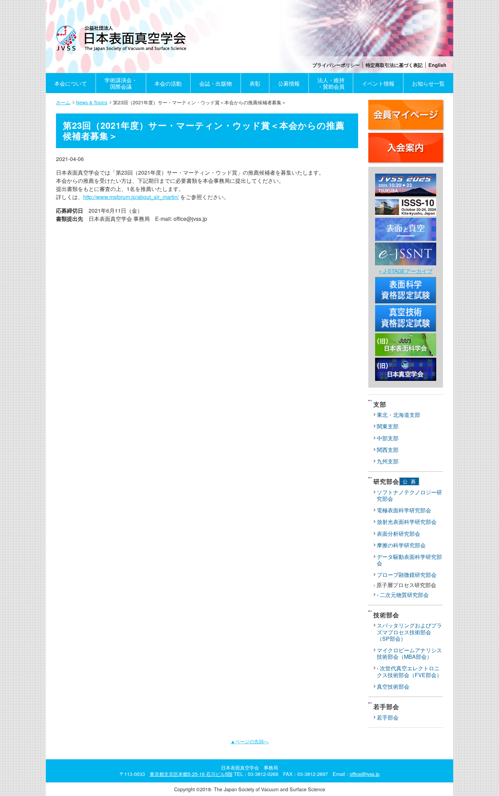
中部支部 (388, 438)
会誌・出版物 (215, 83)
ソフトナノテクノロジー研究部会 (409, 495)
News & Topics (91, 102)
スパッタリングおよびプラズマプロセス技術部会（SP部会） (409, 631)
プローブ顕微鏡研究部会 (407, 575)
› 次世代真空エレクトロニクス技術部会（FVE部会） (409, 671)
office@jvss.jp (365, 773)
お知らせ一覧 (428, 83)
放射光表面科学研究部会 (407, 522)
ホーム (63, 102)
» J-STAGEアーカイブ (405, 271)
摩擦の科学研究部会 (401, 545)
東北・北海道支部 (398, 415)
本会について (70, 83)
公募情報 (289, 83)
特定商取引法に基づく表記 (394, 65)
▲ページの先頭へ (249, 741)
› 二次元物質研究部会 (403, 595)
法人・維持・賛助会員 (331, 83)
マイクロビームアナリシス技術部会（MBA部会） (409, 653)
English (437, 65)
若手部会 (388, 717)
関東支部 (388, 426)
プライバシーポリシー (336, 65)
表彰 (255, 83)
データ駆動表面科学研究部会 (409, 560)
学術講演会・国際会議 (121, 83)
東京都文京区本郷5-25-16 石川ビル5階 (191, 773)
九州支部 (388, 461)
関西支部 (388, 450)
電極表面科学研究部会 (404, 510)
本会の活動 (168, 83)
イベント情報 (378, 83)
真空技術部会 (393, 686)
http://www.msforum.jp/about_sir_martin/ (131, 197)
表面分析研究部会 (398, 533)
